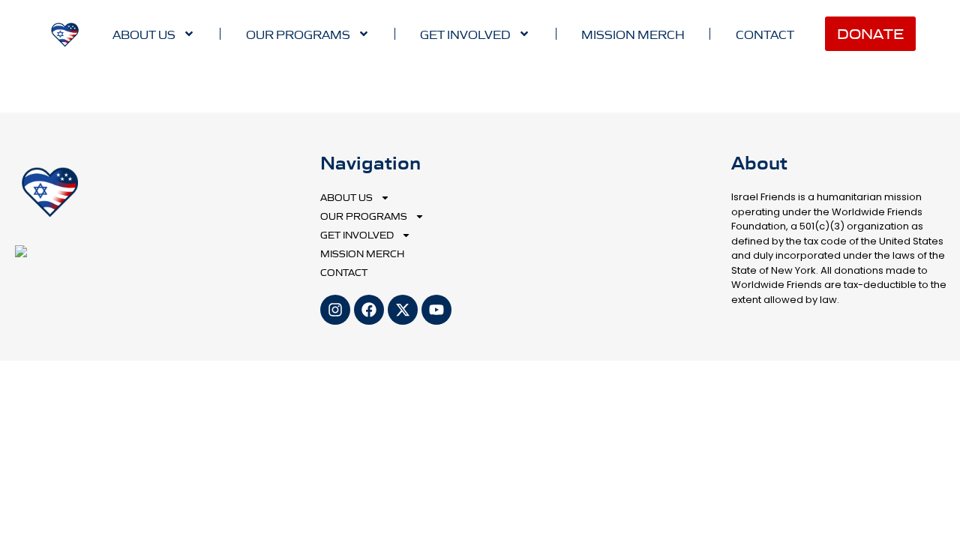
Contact (765, 34)
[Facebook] (369, 310)
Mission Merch (633, 34)
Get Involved (465, 34)
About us (144, 34)
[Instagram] (335, 310)
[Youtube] (437, 310)
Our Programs (298, 34)
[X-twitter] (403, 310)
